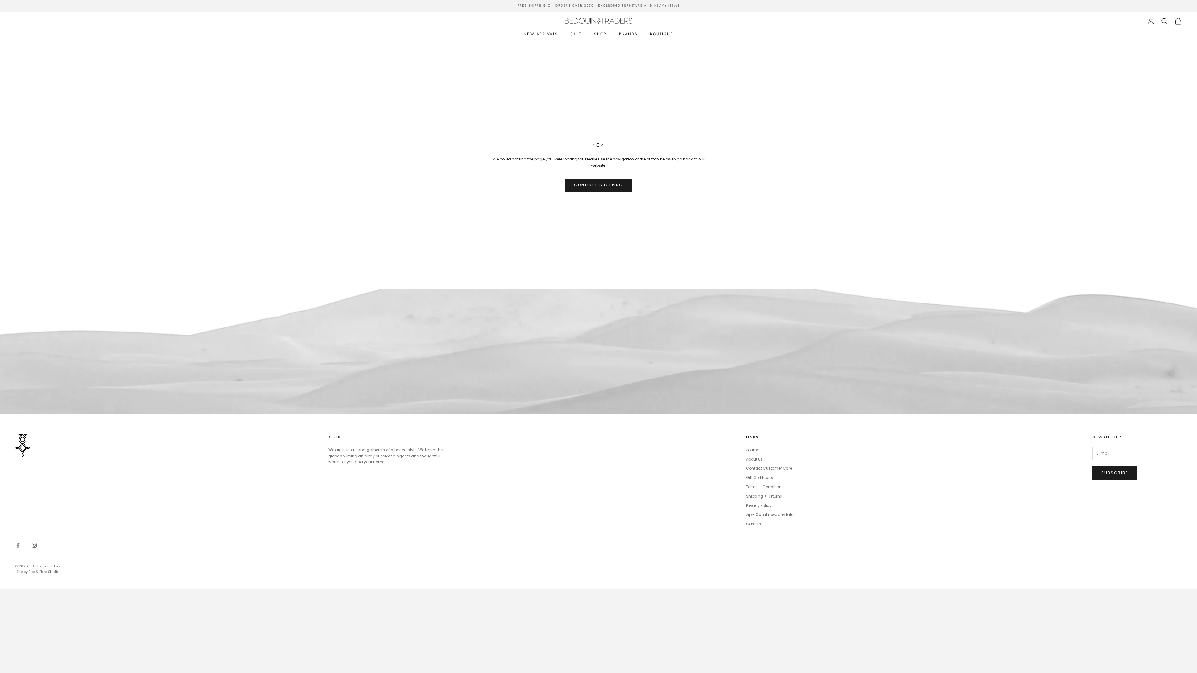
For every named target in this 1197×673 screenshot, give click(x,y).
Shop (600, 34)
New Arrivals (541, 34)
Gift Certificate (759, 477)
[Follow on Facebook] (18, 545)
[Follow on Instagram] (34, 545)
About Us (754, 459)
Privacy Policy (759, 505)
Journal (753, 449)
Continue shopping (598, 185)
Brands (628, 34)
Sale (576, 34)
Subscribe (1114, 472)
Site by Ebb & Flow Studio (37, 571)
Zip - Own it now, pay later (770, 514)
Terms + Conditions (765, 486)
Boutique (661, 34)
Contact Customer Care (769, 468)
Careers (753, 524)
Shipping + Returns (764, 496)
